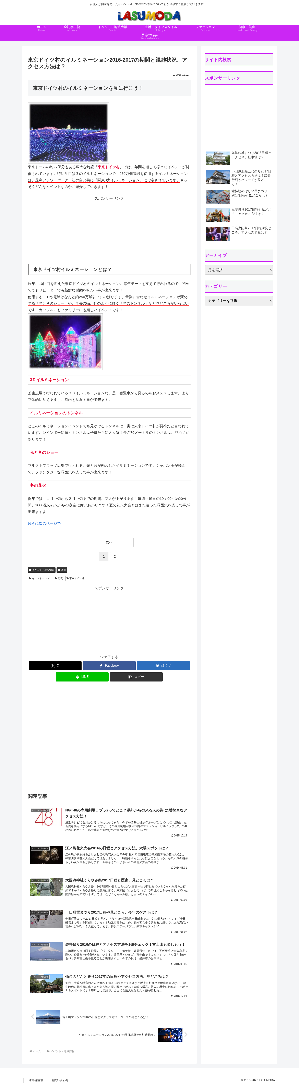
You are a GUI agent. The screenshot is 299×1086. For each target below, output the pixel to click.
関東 (63, 569)
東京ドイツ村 (76, 578)
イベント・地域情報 (43, 569)
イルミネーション (42, 578)
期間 (60, 578)
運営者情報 (36, 1080)
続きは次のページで (44, 523)
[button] (136, 676)
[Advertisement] (109, 230)
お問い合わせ (60, 1080)
